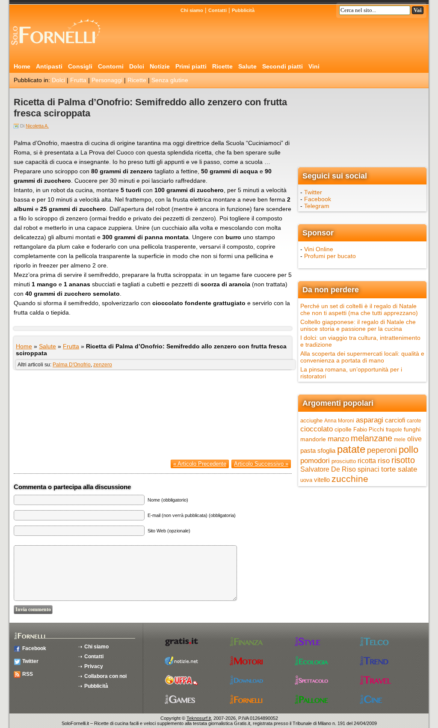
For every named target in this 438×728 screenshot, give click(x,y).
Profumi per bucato (330, 256)
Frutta (78, 80)
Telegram (316, 205)
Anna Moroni (339, 421)
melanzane (371, 438)
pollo (408, 449)
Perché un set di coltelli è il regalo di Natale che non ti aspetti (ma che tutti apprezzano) (359, 309)
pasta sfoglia (317, 450)
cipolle (343, 429)
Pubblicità (243, 10)
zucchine (349, 479)
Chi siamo (192, 10)
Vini (314, 66)
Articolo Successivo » (261, 464)
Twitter (313, 192)
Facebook (317, 199)
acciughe (311, 420)
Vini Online (318, 249)
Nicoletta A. (37, 125)
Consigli (80, 66)
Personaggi (107, 80)
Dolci (136, 66)
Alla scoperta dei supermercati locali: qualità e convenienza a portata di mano (362, 357)
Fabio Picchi (368, 429)
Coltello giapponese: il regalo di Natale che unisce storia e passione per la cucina (358, 325)
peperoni (382, 450)
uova (306, 480)
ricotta (367, 460)
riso (384, 460)
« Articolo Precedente (199, 464)
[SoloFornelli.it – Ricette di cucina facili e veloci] (58, 48)
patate (351, 449)
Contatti (217, 10)
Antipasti (49, 66)
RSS (27, 674)
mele (399, 440)
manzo (338, 438)
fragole (394, 430)
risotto (403, 460)
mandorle (313, 439)
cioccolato (316, 429)
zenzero (102, 365)
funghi (412, 429)
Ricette (222, 66)
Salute (247, 66)
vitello (322, 479)
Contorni (111, 66)
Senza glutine (169, 80)
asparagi (369, 420)
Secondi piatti (282, 66)
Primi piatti (191, 66)
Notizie (160, 66)
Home (22, 66)
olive (414, 439)
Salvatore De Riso (328, 469)
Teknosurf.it (198, 718)
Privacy (93, 666)
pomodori (315, 461)
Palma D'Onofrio (72, 365)
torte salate (399, 469)
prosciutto (343, 461)
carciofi (395, 420)
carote (414, 421)
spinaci (368, 469)
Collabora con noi (105, 676)
